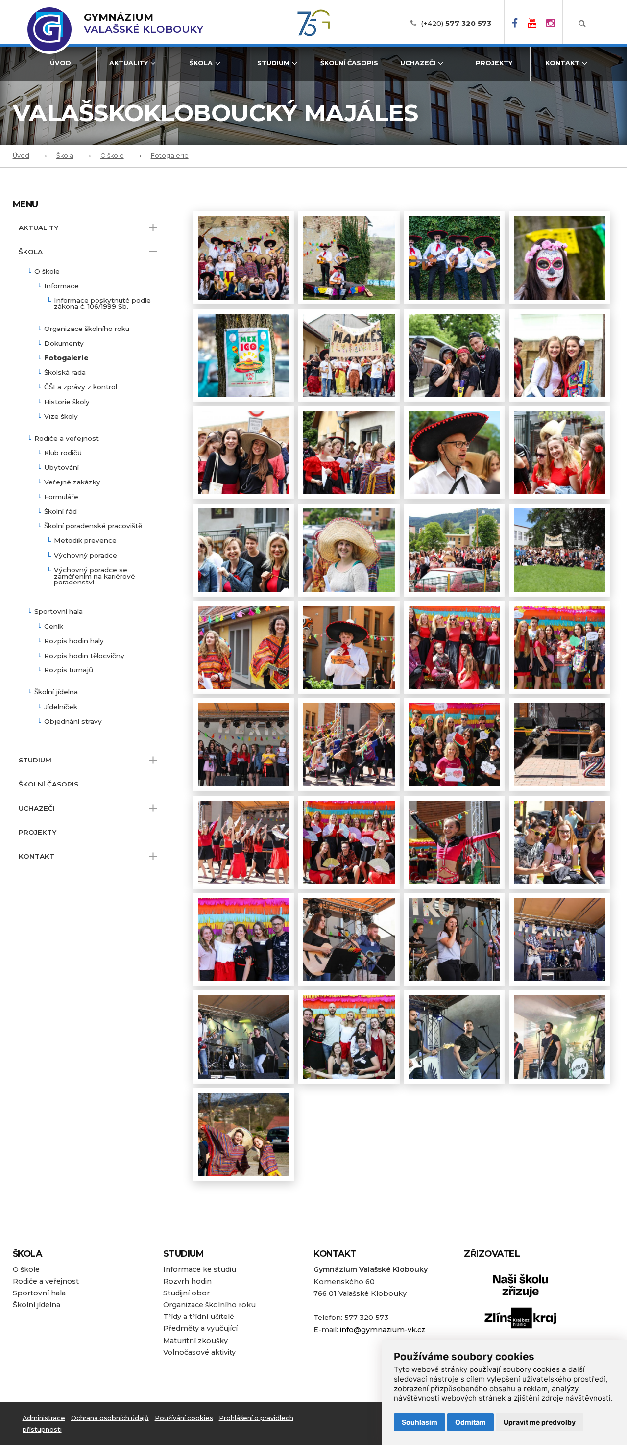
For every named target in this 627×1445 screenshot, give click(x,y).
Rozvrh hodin (187, 1281)
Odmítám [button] (470, 1422)
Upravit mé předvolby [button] (540, 1422)
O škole (112, 155)
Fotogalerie (170, 155)
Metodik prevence (85, 540)
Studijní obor (186, 1293)
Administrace (44, 1417)
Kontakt (562, 63)
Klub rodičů (63, 453)
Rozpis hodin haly (74, 641)
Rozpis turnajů (68, 670)
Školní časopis (349, 63)
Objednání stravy (73, 721)
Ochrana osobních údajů (110, 1417)
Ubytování (61, 467)
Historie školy (67, 402)
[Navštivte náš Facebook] (515, 23)
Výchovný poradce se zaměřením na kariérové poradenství (94, 576)
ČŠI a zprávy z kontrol (80, 387)
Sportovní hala (58, 611)
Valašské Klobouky (143, 23)
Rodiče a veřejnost (66, 438)
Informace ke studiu (199, 1269)
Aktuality (128, 63)
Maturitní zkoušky (195, 1340)
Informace (61, 286)
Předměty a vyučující (200, 1328)
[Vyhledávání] (582, 23)
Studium (273, 63)
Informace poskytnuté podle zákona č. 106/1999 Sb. (102, 303)
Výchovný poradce (85, 555)
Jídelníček (60, 707)
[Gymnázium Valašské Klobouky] (49, 29)
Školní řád (60, 511)
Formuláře (61, 497)
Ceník (53, 626)
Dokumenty (64, 343)
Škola (201, 63)
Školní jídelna (56, 692)
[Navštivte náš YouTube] (532, 23)
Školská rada (65, 372)
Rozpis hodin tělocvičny (84, 656)
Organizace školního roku (86, 329)
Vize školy (61, 416)
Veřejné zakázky (72, 482)
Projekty (494, 63)
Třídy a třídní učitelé (198, 1316)
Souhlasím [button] (419, 1422)
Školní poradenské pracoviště (93, 526)
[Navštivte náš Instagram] (550, 23)
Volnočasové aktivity (199, 1352)
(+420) (456, 23)
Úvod (60, 63)
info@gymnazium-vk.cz (382, 1329)
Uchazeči (417, 63)
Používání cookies (184, 1417)
